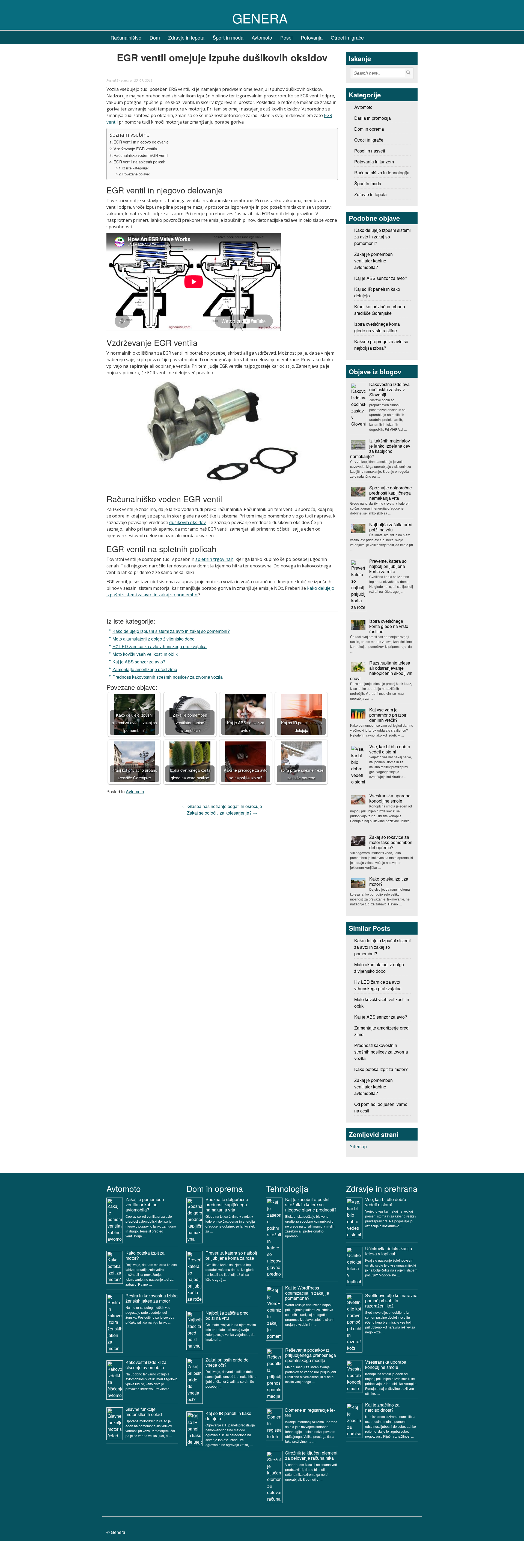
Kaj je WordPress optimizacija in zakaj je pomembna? (307, 1293)
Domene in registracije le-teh (310, 1412)
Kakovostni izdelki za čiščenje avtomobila (146, 1365)
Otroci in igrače (347, 37)
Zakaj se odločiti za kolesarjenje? (222, 813)
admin (125, 80)
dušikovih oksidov (187, 522)
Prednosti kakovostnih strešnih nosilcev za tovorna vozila (167, 677)
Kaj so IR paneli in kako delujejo (228, 1416)
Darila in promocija (372, 118)
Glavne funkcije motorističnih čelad (144, 1411)
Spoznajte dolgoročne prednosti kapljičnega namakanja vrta (390, 492)
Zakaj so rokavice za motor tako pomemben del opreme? (390, 842)
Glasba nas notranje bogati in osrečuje (222, 806)
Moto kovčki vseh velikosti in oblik (145, 654)
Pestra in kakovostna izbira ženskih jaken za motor (152, 1298)
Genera (260, 17)
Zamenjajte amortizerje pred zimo (144, 669)
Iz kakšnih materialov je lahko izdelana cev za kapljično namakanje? (380, 448)
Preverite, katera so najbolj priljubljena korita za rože (388, 566)
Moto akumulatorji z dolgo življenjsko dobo (153, 639)
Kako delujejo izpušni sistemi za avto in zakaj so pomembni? (171, 631)
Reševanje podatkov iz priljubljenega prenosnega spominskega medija (310, 1355)
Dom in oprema (369, 129)
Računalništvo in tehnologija (381, 172)
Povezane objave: (136, 173)
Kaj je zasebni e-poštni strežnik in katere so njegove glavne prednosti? (311, 1204)
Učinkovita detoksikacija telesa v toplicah (388, 1251)
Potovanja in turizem (374, 161)
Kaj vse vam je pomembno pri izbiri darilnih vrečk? (388, 715)
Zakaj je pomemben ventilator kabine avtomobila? (373, 1086)
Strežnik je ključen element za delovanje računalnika (311, 1455)
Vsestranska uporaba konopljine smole (389, 798)
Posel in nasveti (369, 151)
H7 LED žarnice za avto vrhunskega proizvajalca (159, 646)
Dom (155, 37)
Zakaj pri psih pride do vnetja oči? (227, 1362)
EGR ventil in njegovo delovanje (141, 142)
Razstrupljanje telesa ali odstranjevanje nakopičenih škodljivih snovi (381, 670)
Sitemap (358, 1147)
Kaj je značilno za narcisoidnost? (382, 1407)
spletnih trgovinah (214, 559)
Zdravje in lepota (186, 37)
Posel (286, 37)
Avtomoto (262, 37)
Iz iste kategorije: (135, 167)
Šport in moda (228, 37)
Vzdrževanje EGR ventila (135, 148)
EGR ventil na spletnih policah (139, 161)
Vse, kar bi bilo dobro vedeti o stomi (389, 749)
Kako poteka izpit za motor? (388, 881)
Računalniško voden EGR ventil (141, 155)
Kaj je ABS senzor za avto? (138, 662)
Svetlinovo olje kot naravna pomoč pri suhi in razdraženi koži (391, 1300)
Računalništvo (126, 37)
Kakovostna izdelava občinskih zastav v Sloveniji (389, 389)
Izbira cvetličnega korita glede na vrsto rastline (388, 626)
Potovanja (312, 37)
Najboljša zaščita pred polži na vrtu (390, 527)
